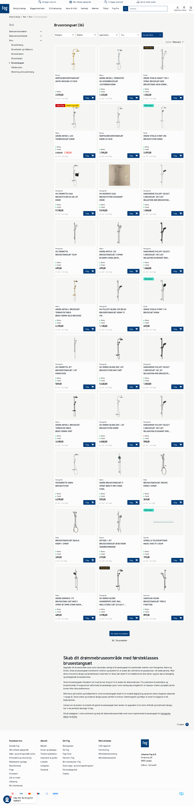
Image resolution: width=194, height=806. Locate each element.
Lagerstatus (104, 35)
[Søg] (125, 8)
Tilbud (105, 8)
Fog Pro (115, 8)
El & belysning (55, 8)
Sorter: (169, 42)
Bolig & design (19, 8)
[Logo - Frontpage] (4, 8)
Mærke (80, 35)
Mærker (95, 8)
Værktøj (84, 8)
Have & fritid (71, 8)
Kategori (58, 35)
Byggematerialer (37, 8)
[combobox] (147, 8)
